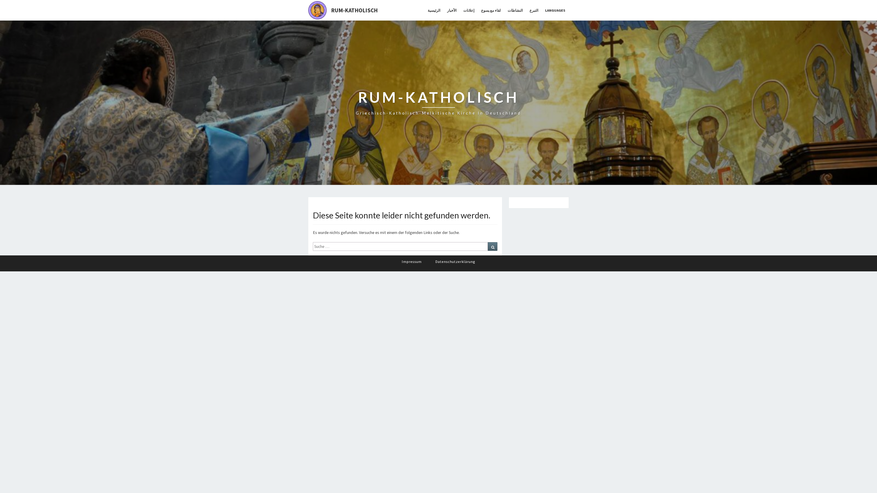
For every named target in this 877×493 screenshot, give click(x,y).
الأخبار (452, 10)
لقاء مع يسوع (491, 10)
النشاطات (515, 10)
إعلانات (468, 10)
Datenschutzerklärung (455, 261)
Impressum (412, 261)
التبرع (534, 10)
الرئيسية (434, 10)
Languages (555, 10)
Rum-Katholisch (354, 10)
